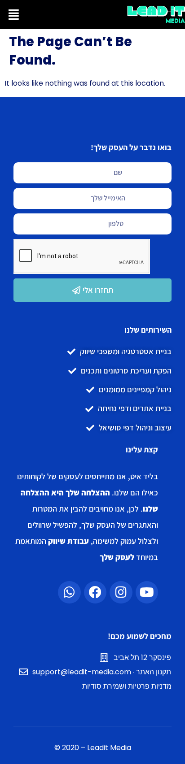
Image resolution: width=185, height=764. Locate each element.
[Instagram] (121, 592)
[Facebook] (95, 592)
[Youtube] (147, 592)
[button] (13, 14)
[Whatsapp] (69, 592)
